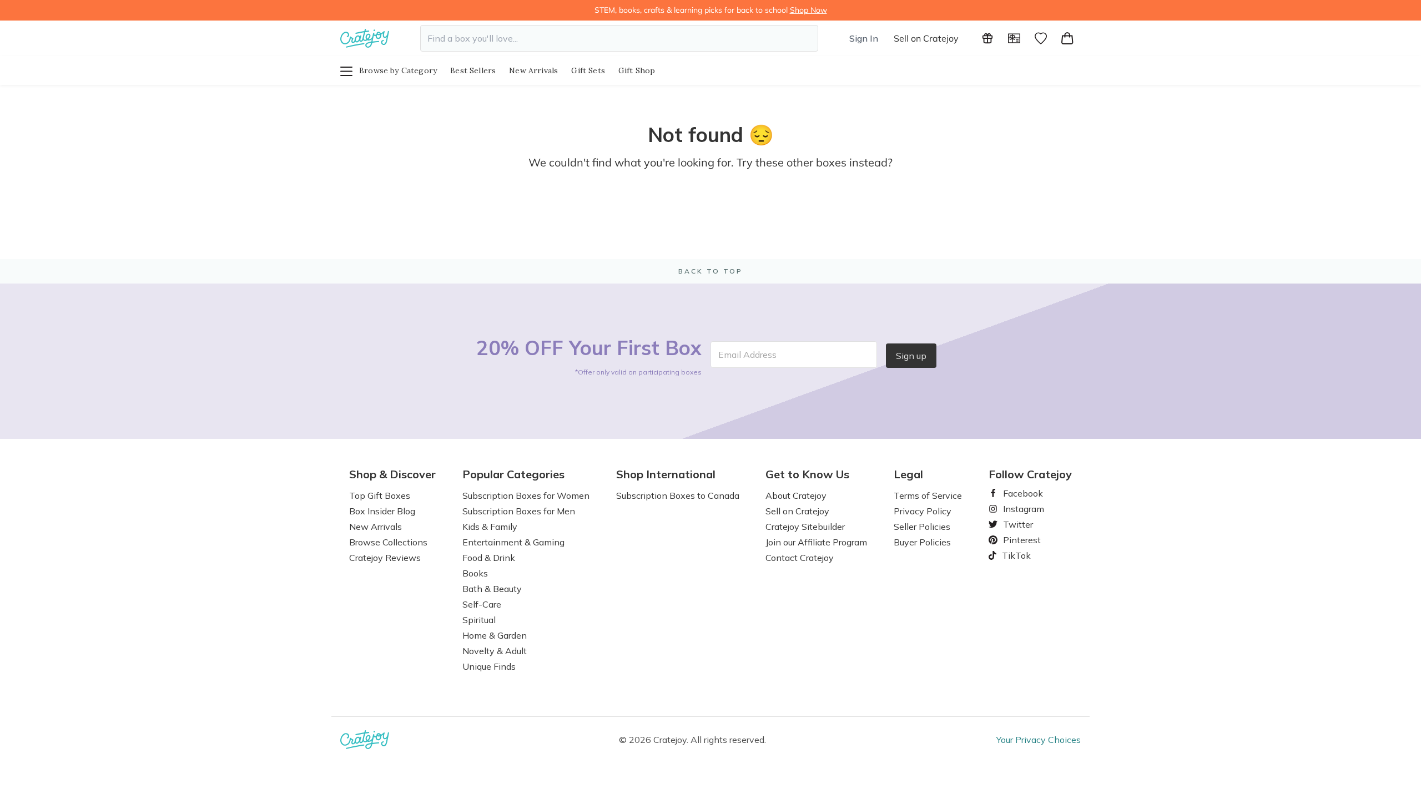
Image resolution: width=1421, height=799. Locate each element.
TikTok (1012, 555)
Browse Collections (388, 542)
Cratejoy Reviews (385, 557)
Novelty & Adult (494, 650)
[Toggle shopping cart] (1067, 38)
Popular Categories (513, 474)
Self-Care (481, 604)
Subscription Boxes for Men (518, 511)
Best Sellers (473, 70)
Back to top (710, 271)
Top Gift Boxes (379, 495)
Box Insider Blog (382, 511)
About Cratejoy (796, 495)
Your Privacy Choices (1038, 739)
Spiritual (479, 619)
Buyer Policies (922, 542)
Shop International (665, 474)
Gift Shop (637, 70)
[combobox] (619, 38)
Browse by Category (398, 70)
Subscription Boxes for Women (525, 495)
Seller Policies (922, 526)
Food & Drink (488, 557)
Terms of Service (928, 495)
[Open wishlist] (1040, 38)
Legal (908, 474)
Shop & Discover (392, 474)
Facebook (1018, 493)
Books (475, 573)
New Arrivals (533, 70)
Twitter (1013, 524)
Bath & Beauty (492, 588)
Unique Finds (489, 666)
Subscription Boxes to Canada (677, 495)
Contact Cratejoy (799, 557)
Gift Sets (588, 70)
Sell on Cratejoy (926, 38)
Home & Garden (494, 635)
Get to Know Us (807, 474)
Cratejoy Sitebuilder (805, 526)
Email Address (747, 354)
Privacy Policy (922, 511)
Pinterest (1017, 539)
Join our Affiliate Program (816, 542)
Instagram (1019, 508)
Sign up (911, 355)
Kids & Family (489, 526)
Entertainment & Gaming (513, 542)
